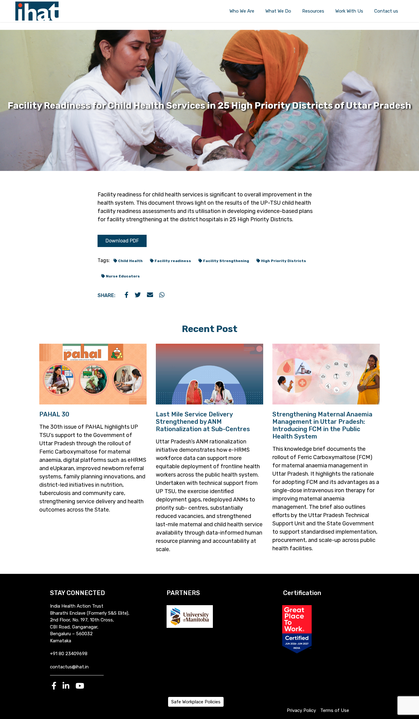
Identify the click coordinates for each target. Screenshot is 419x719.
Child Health (130, 261)
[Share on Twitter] (138, 295)
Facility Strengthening (225, 261)
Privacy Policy (301, 710)
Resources (313, 11)
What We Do (278, 11)
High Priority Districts (283, 261)
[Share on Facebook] (126, 295)
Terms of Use (334, 710)
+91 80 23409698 (68, 653)
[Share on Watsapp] (162, 295)
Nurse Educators (122, 276)
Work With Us (349, 11)
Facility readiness (172, 261)
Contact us (386, 11)
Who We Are (241, 11)
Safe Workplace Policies (196, 702)
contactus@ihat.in (69, 667)
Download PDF (122, 241)
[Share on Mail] (150, 295)
